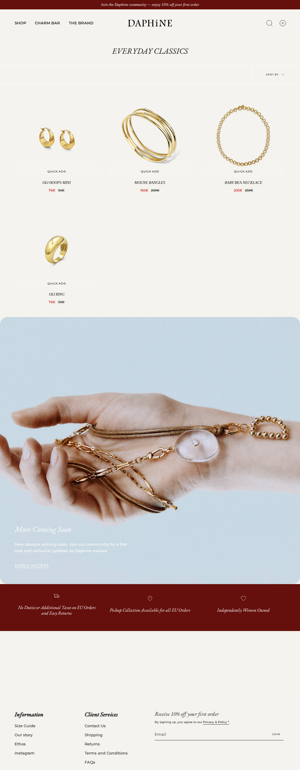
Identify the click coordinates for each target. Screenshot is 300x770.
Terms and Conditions (106, 753)
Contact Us (95, 726)
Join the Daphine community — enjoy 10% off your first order (150, 5)
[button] (20, 23)
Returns (92, 744)
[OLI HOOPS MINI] (57, 135)
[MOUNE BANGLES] (150, 135)
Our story (24, 735)
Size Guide (25, 726)
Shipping (94, 735)
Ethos (20, 744)
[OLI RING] (57, 247)
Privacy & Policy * (216, 722)
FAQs (90, 762)
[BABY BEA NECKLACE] (243, 135)
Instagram (25, 753)
